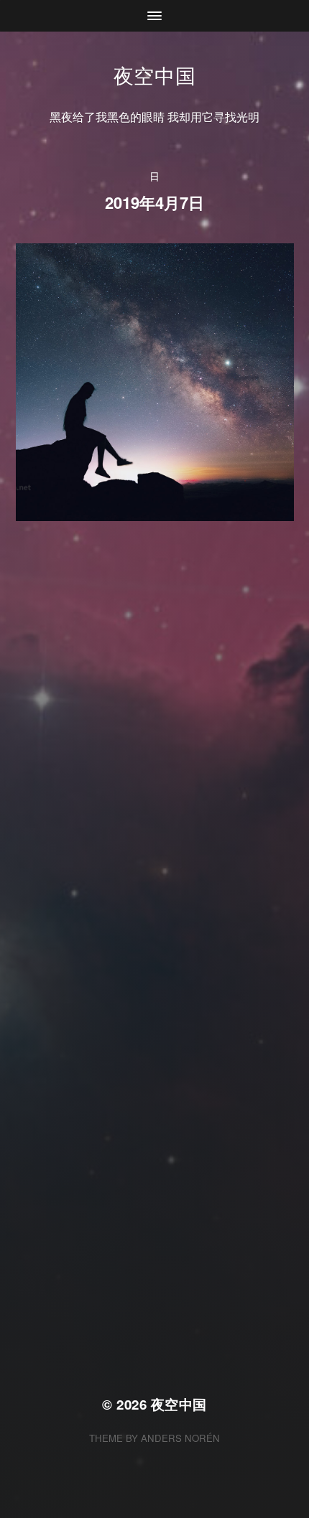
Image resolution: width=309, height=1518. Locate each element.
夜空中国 (155, 74)
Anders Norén (180, 1438)
